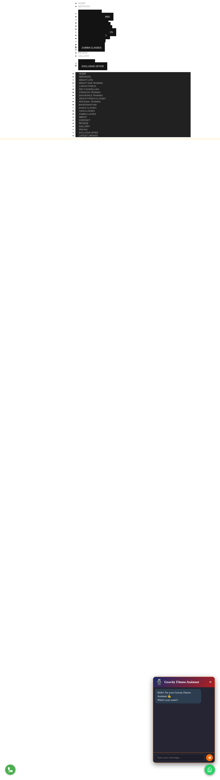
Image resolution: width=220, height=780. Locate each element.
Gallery (84, 126)
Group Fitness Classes (92, 98)
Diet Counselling (89, 89)
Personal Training (90, 102)
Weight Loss (86, 80)
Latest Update (88, 135)
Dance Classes (87, 108)
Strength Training (90, 92)
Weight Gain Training (91, 83)
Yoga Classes (87, 111)
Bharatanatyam (88, 105)
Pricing (83, 129)
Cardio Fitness (87, 86)
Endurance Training (91, 95)
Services (85, 76)
